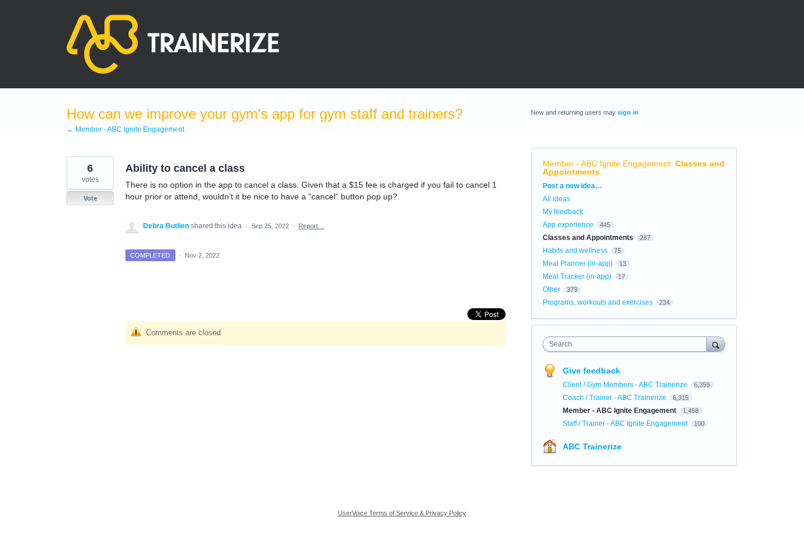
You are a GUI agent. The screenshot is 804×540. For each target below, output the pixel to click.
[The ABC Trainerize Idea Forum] (173, 44)
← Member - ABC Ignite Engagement (125, 129)
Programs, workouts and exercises (598, 302)
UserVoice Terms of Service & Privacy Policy (402, 512)
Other (551, 289)
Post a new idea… (572, 186)
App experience (568, 225)
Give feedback (591, 370)
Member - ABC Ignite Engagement (606, 163)
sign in (628, 112)
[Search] (715, 343)
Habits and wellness (575, 250)
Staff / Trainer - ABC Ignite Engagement (626, 423)
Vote (90, 198)
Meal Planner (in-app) (578, 263)
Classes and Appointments (588, 238)
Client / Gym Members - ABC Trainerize (626, 385)
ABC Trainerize (592, 446)
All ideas (556, 199)
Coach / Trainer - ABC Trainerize (615, 398)
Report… (311, 225)
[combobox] (628, 344)
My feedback (563, 212)
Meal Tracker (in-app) (577, 276)
